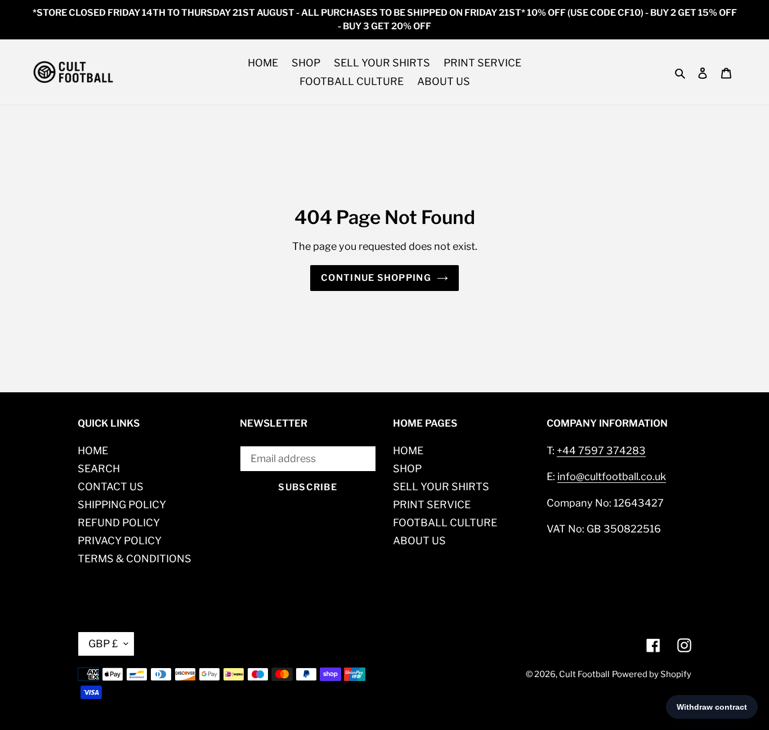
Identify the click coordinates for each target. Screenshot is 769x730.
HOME (93, 450)
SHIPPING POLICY (122, 504)
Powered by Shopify (651, 674)
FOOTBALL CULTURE (445, 523)
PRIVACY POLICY (120, 541)
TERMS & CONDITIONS (134, 559)
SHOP (407, 468)
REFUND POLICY (119, 523)
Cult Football (584, 674)
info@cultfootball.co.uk (611, 476)
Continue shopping (376, 277)
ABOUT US (419, 541)
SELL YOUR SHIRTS (441, 486)
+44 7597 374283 (601, 450)
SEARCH (99, 468)
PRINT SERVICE (432, 504)
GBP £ (103, 644)
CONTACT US (111, 486)
